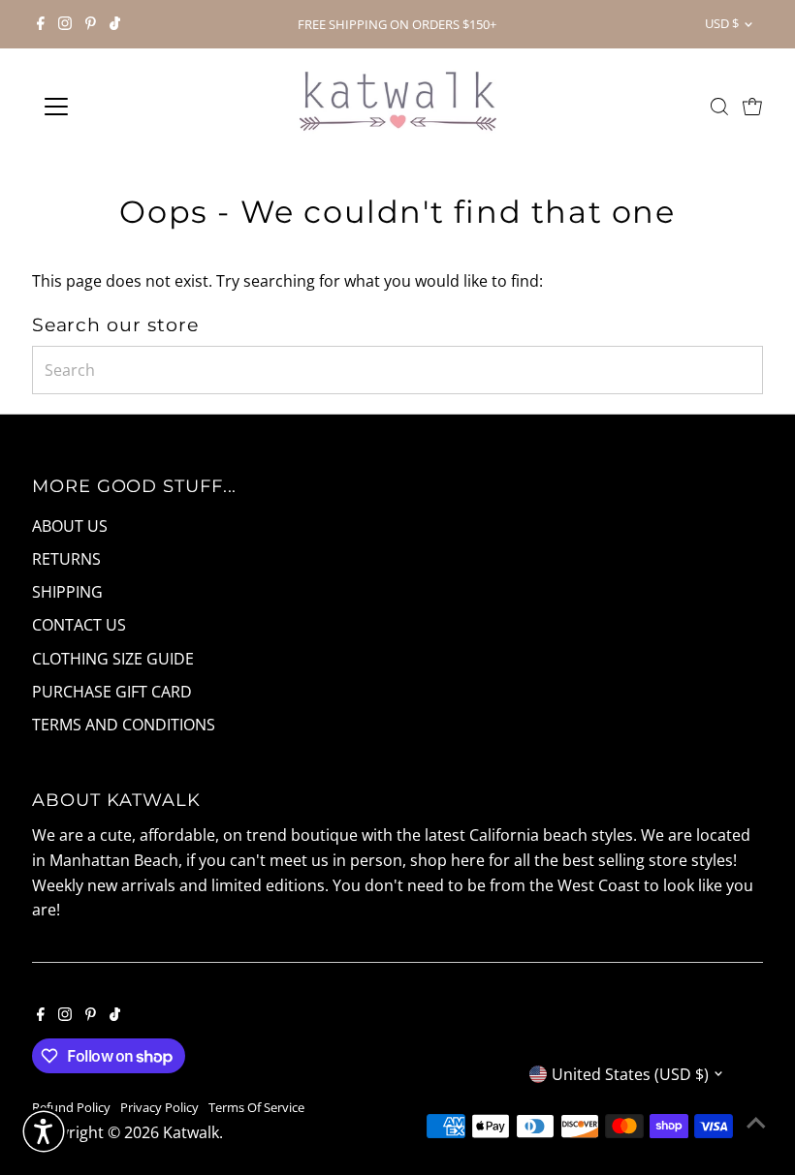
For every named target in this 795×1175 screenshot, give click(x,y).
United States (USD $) (630, 1074)
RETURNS (66, 559)
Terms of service (256, 1107)
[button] (43, 1131)
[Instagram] (65, 24)
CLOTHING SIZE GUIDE (113, 658)
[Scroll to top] (756, 1121)
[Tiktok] (115, 24)
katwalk (191, 1132)
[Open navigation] (119, 106)
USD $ (722, 23)
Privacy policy (159, 1107)
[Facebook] (40, 24)
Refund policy (71, 1107)
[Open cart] (752, 106)
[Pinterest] (90, 24)
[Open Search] (719, 106)
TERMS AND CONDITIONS (123, 724)
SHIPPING (67, 592)
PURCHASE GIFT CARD (112, 691)
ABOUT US (70, 526)
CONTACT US (79, 624)
